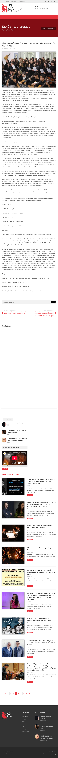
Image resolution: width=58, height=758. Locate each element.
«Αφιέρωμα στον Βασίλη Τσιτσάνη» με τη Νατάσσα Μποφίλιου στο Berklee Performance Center (41, 481)
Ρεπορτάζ (24, 719)
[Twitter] (48, 1)
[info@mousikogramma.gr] (54, 1)
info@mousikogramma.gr (50, 754)
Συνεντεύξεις (25, 716)
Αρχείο (5, 468)
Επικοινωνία (14, 1)
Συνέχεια (30, 495)
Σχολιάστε (14, 48)
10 (29, 693)
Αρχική (43, 28)
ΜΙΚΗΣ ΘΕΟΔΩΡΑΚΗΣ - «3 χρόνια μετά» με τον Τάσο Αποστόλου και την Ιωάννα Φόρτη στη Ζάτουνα (41, 504)
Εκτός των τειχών (51, 28)
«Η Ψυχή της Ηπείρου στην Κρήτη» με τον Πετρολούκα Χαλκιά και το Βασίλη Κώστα (41, 643)
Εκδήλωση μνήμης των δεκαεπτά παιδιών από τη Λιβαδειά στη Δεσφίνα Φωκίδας (41, 572)
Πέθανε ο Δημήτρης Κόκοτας (15, 423)
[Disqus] (29, 348)
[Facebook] (45, 1)
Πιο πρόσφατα (8, 419)
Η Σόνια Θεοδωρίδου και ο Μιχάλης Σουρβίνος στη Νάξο (47, 726)
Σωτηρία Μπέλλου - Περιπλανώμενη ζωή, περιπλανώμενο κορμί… (46, 736)
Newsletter (21, 1)
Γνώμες (23, 721)
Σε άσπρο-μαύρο (26, 731)
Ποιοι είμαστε (6, 1)
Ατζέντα (24, 726)
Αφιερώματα (25, 728)
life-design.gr (10, 753)
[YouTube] (51, 1)
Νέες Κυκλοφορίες (26, 724)
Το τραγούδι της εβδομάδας (11, 447)
